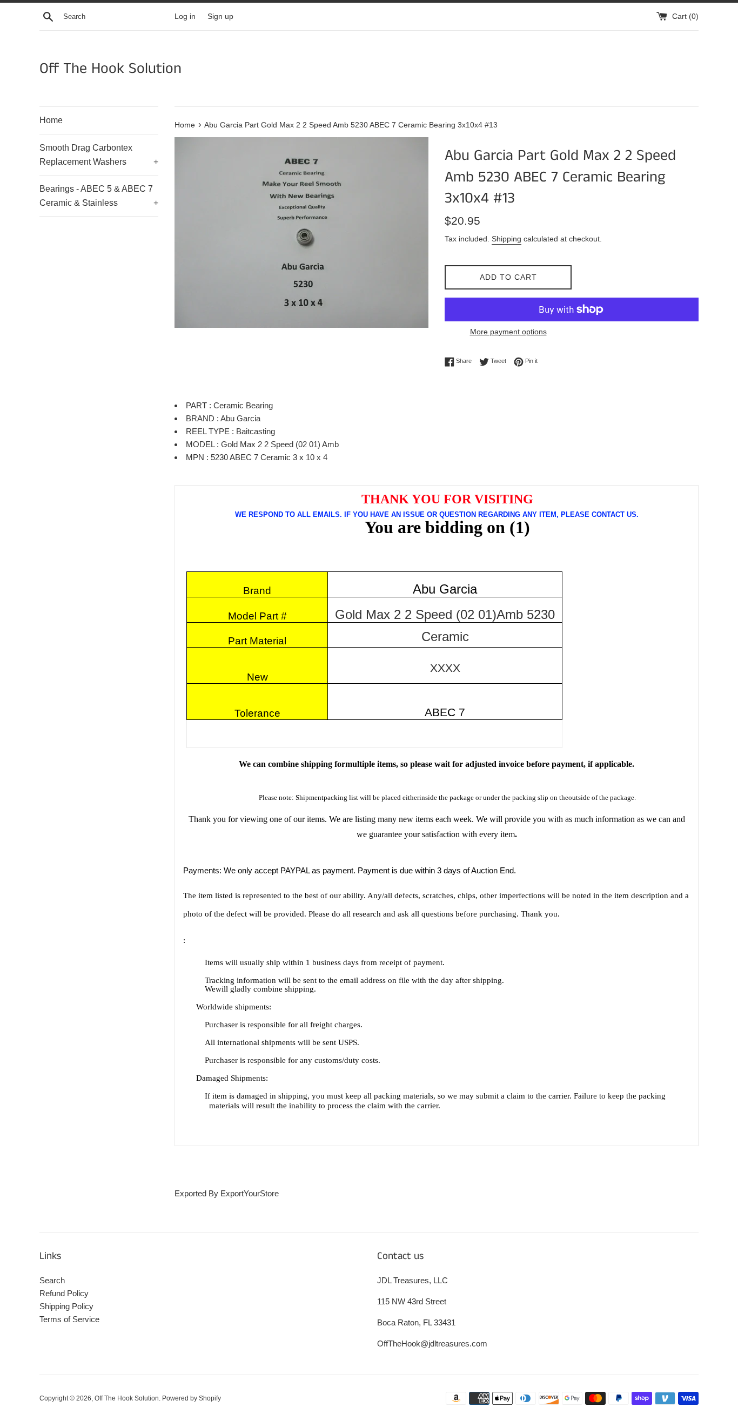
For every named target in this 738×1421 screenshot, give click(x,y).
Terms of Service (69, 1319)
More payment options (508, 331)
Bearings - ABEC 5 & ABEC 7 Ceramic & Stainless (98, 195)
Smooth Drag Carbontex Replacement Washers (98, 154)
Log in (185, 16)
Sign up (220, 16)
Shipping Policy (66, 1306)
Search (52, 1280)
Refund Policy (64, 1293)
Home (51, 120)
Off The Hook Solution (110, 68)
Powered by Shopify (191, 1398)
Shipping (506, 238)
